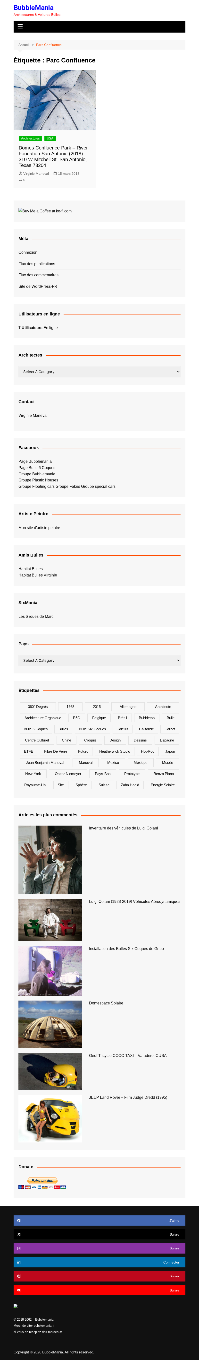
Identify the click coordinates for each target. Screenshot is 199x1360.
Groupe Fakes (68, 486)
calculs (122, 729)
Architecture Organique (43, 718)
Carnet (170, 729)
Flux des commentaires (38, 275)
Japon (170, 751)
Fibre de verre (55, 751)
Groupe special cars (98, 486)
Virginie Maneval (36, 173)
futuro (83, 751)
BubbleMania (34, 8)
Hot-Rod (147, 751)
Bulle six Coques (92, 729)
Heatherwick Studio (114, 751)
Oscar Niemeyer (68, 774)
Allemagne (128, 707)
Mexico (113, 762)
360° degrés (38, 707)
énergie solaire (163, 785)
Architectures (30, 138)
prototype (132, 774)
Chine (66, 740)
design (115, 740)
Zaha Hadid (130, 785)
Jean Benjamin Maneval (45, 762)
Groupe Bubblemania (36, 474)
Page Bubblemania (35, 461)
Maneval (85, 762)
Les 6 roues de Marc (35, 616)
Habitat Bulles (30, 569)
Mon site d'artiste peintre (39, 528)
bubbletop (147, 718)
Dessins (140, 740)
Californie (146, 729)
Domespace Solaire (106, 1003)
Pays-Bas (103, 774)
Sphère (81, 785)
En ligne (38, 328)
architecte (163, 707)
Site (61, 785)
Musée (167, 762)
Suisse (104, 785)
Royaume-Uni (35, 785)
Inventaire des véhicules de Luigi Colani (123, 828)
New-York (33, 774)
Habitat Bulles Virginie (37, 575)
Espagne (167, 740)
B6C (76, 718)
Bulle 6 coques (36, 729)
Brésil (122, 718)
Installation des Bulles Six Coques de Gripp (126, 949)
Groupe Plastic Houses (38, 480)
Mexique (140, 762)
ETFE (28, 751)
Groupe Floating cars (36, 486)
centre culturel (37, 740)
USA (50, 138)
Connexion (27, 252)
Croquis (90, 740)
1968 (70, 707)
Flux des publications (36, 264)
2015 (97, 707)
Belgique (99, 718)
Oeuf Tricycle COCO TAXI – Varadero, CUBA (128, 1056)
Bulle (170, 718)
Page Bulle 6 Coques (36, 468)
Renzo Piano (163, 774)
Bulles (63, 729)
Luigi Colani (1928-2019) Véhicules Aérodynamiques (134, 901)
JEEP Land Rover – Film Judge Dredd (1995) (128, 1097)
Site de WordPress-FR (37, 286)
